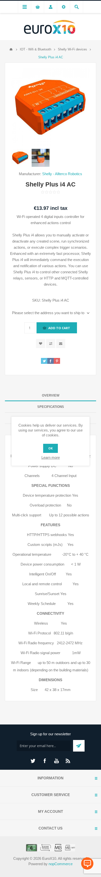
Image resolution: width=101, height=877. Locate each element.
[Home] (11, 49)
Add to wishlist (40, 343)
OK (50, 448)
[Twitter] (33, 761)
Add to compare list (50, 343)
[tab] (50, 395)
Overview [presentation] (50, 395)
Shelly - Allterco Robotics (62, 174)
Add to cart (59, 328)
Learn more (50, 457)
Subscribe (79, 746)
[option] (20, 158)
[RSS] (68, 761)
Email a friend (60, 343)
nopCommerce (61, 864)
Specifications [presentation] (50, 407)
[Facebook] (45, 761)
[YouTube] (56, 761)
